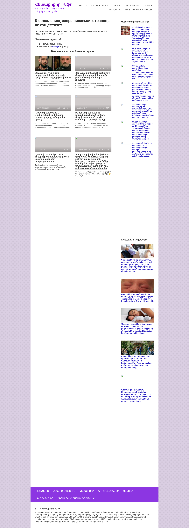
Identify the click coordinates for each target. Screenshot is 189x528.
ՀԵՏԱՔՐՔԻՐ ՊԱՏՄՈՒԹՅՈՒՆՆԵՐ (138, 10)
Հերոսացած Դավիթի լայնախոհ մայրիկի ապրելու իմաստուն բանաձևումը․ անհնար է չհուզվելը (92, 76)
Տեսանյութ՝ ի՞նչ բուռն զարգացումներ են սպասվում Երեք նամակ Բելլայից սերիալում (53, 75)
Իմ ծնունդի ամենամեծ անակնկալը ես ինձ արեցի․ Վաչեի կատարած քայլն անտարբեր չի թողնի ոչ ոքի (90, 116)
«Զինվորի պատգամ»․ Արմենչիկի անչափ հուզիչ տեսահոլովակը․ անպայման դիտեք (50, 116)
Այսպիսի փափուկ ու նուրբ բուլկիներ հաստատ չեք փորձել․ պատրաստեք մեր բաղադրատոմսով (52, 158)
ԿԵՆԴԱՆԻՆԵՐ (115, 10)
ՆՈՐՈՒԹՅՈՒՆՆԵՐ (133, 5)
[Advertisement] (137, 199)
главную (56, 46)
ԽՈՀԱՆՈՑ (83, 5)
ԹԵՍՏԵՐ (148, 5)
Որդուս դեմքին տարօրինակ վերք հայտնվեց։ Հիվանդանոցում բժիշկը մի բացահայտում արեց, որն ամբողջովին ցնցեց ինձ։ (142, 72)
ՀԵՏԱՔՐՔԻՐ (117, 5)
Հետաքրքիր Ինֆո (53, 4)
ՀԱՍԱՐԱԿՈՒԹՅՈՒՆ (99, 5)
